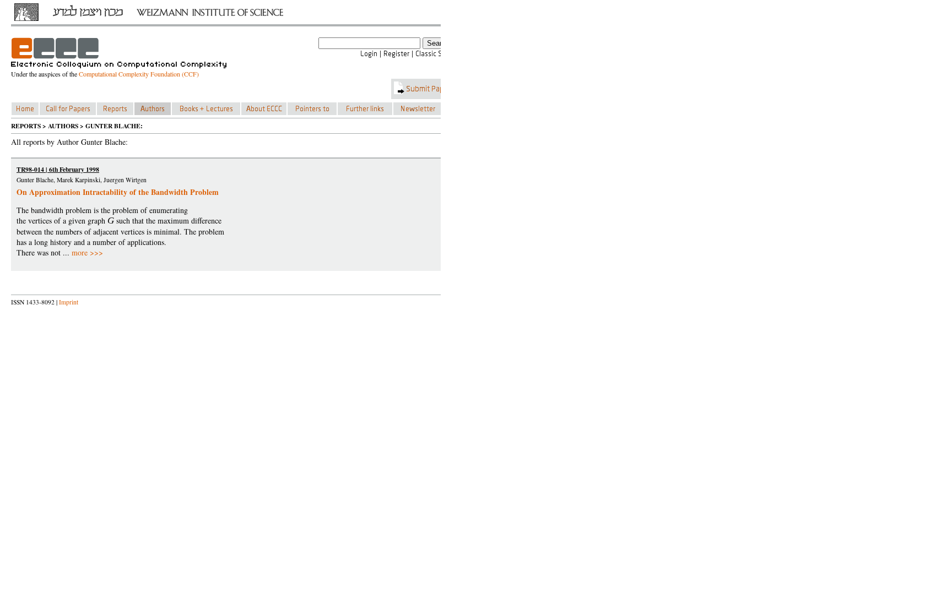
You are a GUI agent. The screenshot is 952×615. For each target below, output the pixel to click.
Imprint (68, 302)
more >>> (87, 252)
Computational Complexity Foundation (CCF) (139, 73)
